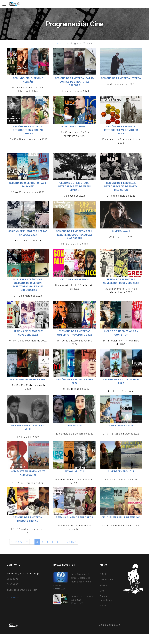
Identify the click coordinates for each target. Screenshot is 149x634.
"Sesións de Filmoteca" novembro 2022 (28, 333)
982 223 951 (13, 579)
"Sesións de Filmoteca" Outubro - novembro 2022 (74, 333)
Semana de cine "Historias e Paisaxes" (28, 185)
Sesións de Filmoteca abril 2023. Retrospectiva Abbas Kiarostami (74, 235)
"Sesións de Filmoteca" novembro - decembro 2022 (121, 281)
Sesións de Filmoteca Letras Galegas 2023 (28, 233)
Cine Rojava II (121, 231)
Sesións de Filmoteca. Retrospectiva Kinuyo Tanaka (28, 130)
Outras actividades (106, 598)
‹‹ (27, 541)
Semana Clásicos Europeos (74, 517)
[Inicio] (14, 4)
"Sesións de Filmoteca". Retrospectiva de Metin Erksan (74, 186)
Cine (102, 591)
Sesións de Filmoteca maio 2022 (121, 381)
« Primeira (16, 541)
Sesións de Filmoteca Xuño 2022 (74, 381)
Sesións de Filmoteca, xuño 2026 (82, 598)
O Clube (104, 574)
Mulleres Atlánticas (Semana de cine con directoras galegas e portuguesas (28, 284)
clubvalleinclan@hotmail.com (22, 590)
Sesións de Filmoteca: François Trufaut (28, 519)
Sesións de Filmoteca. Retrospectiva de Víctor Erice (121, 130)
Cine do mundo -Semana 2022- (28, 379)
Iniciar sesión (13, 597)
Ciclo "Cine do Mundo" (74, 126)
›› (62, 541)
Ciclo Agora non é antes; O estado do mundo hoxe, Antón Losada (72, 580)
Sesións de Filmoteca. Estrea (121, 78)
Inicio (60, 43)
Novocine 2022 (74, 471)
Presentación (107, 580)
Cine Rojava (75, 425)
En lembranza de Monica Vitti (28, 427)
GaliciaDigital (106, 625)
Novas (103, 605)
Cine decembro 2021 (121, 471)
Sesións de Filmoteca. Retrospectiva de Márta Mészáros (121, 186)
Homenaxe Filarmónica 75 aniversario (28, 473)
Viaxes (103, 585)
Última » (71, 541)
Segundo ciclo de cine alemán (28, 80)
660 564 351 (13, 584)
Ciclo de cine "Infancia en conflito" (121, 333)
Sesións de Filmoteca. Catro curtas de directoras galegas (74, 82)
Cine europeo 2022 (121, 425)
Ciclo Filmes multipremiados (121, 517)
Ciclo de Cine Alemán (74, 279)
